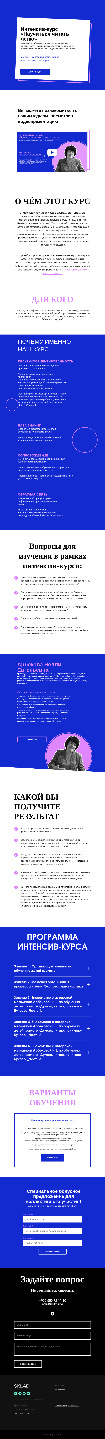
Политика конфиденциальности (67, 1405)
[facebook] (52, 1314)
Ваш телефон (29, 1238)
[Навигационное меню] (100, 4)
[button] (52, 152)
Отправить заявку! (52, 1251)
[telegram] (28, 1393)
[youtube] (24, 1393)
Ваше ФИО (28, 1226)
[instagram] (20, 1393)
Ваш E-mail (28, 1214)
